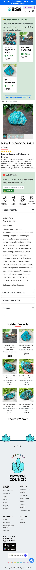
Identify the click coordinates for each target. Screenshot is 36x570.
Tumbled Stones (24, 498)
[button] (31, 560)
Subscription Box (25, 489)
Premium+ (29, 7)
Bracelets (23, 507)
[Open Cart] (33, 11)
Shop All (22, 492)
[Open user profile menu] (29, 11)
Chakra (5, 499)
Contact (5, 519)
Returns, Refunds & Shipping (8, 526)
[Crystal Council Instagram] (18, 446)
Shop (2, 101)
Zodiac (5, 496)
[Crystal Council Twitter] (15, 446)
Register (22, 522)
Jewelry (22, 504)
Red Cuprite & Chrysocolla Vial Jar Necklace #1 (10, 347)
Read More (4, 169)
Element (5, 508)
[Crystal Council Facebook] (21, 446)
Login (21, 519)
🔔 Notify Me (8, 191)
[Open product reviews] (6, 151)
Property (5, 505)
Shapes (22, 501)
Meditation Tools (25, 510)
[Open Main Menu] (4, 9)
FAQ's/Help (6, 522)
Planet (5, 502)
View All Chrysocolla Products (18, 97)
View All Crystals (8, 490)
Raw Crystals (24, 495)
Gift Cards (6, 530)
